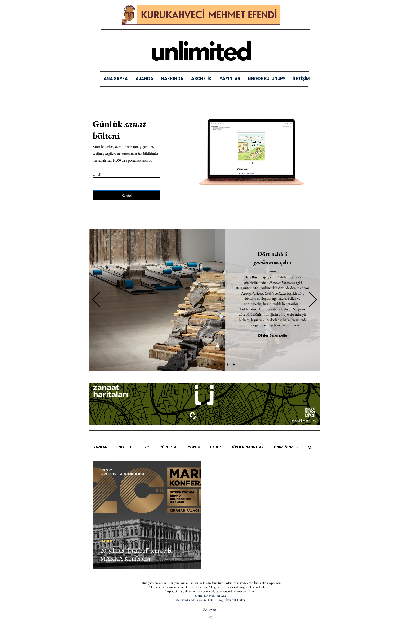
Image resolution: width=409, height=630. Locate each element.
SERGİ (145, 447)
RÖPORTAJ (169, 447)
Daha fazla (283, 447)
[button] (229, 78)
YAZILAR (100, 447)
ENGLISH (124, 447)
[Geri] (96, 300)
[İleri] (313, 300)
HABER (215, 447)
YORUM (194, 447)
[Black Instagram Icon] (210, 617)
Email (97, 174)
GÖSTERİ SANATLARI (247, 447)
